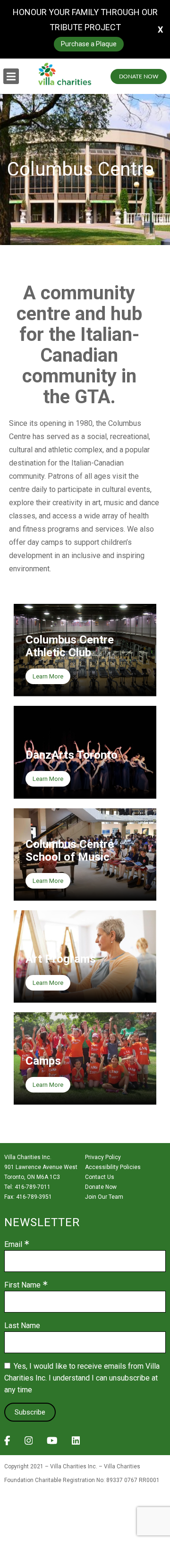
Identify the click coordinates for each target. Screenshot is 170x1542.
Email (13, 1244)
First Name (22, 1285)
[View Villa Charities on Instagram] (29, 1443)
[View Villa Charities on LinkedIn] (76, 1443)
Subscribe (30, 1412)
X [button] (160, 29)
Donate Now (138, 76)
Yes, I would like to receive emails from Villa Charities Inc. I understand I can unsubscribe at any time (82, 1378)
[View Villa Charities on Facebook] (7, 1443)
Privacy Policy (103, 1157)
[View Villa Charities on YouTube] (52, 1443)
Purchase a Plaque (89, 44)
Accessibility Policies (113, 1167)
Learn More (48, 676)
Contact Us (99, 1177)
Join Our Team (104, 1197)
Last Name (22, 1326)
